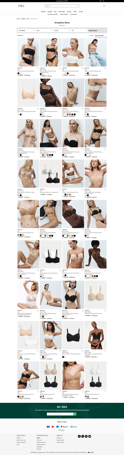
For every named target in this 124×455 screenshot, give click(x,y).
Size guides (39, 446)
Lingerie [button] (49, 11)
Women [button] (43, 11)
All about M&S (60, 442)
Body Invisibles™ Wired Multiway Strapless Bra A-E (48, 71)
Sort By (91, 35)
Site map (39, 449)
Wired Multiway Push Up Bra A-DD (70, 273)
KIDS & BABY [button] (62, 11)
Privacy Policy (59, 452)
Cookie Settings (82, 452)
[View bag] (104, 5)
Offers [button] (81, 11)
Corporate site (60, 440)
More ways (61, 430)
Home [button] (75, 11)
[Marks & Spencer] (21, 6)
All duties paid (73, 14)
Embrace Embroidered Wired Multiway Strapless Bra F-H (25, 314)
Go (75, 414)
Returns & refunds (21, 442)
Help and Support (64, 14)
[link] (103, 1)
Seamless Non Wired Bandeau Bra (26, 71)
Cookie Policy (67, 452)
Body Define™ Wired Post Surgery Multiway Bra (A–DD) (70, 395)
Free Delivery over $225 (52, 14)
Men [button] (55, 11)
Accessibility (74, 452)
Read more (62, 25)
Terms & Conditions (50, 452)
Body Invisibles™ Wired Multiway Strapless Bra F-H (48, 314)
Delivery (19, 438)
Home (18, 18)
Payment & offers (41, 444)
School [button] (69, 11)
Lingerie (23, 18)
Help (18, 444)
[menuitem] (43, 11)
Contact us (59, 438)
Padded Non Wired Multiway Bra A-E (93, 313)
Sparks (38, 438)
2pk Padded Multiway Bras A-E (47, 394)
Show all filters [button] (93, 30)
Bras (28, 18)
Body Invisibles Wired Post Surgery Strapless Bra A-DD (26, 152)
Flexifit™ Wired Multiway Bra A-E (70, 192)
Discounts (39, 440)
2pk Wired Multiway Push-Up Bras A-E (49, 192)
